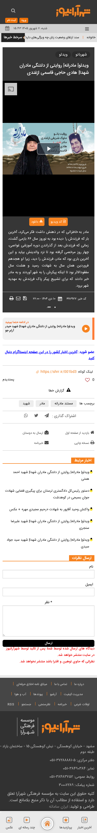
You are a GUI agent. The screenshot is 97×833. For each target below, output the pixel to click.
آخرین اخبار (85, 827)
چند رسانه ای (26, 827)
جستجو (26, 704)
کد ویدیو (56, 221)
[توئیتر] (36, 416)
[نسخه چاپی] (11, 299)
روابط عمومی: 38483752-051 (71, 777)
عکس (9, 827)
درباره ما (79, 684)
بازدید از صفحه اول (77, 433)
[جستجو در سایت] (13, 11)
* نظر (48, 602)
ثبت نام (11, 20)
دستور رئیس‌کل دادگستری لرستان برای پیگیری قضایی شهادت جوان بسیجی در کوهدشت (47, 494)
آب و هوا (20, 694)
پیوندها (38, 694)
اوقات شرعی (81, 704)
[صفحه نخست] (47, 823)
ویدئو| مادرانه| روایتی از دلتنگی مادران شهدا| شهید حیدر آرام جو (40, 328)
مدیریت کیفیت (73, 694)
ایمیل (89, 584)
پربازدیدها (65, 827)
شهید (26, 403)
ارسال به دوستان (33, 433)
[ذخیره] (25, 299)
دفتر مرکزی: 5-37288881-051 (72, 760)
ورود (23, 20)
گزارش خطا (56, 391)
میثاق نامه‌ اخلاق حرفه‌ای (31, 684)
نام (91, 566)
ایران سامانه (58, 806)
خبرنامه (38, 443)
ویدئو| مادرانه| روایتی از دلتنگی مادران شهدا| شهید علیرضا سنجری (50, 524)
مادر (42, 403)
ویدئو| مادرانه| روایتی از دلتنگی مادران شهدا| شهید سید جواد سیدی (48, 543)
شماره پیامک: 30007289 (76, 785)
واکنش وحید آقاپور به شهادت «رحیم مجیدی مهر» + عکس (49, 509)
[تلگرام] (46, 416)
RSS (11, 704)
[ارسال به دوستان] (18, 299)
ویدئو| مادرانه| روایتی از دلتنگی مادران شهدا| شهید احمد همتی (51, 475)
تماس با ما (60, 684)
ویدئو (63, 54)
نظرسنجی (44, 704)
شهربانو (81, 54)
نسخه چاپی (81, 443)
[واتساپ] (26, 416)
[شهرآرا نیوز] (73, 10)
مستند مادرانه (64, 403)
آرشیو (53, 694)
